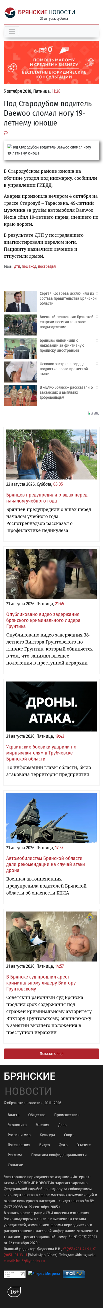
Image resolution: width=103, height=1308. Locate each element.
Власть (13, 1114)
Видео (44, 1144)
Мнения (42, 1124)
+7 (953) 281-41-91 (77, 1248)
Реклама (15, 1154)
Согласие (15, 1164)
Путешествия (19, 1144)
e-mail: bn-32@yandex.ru (24, 1260)
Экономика (17, 1124)
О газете (83, 1144)
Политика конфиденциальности (59, 1154)
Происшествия (67, 1114)
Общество (36, 1114)
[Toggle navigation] (12, 31)
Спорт (69, 1134)
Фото (63, 1144)
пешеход (29, 266)
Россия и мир (19, 1134)
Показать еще (52, 1053)
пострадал (47, 266)
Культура (47, 1134)
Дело (62, 1124)
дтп (17, 266)
